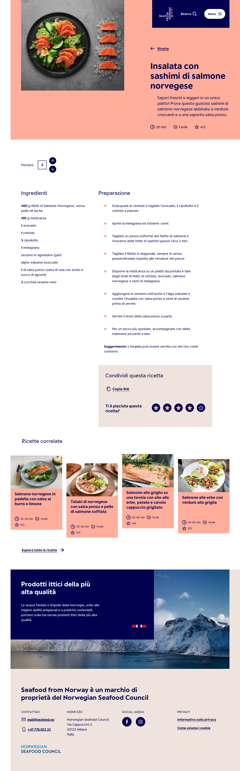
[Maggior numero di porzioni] (52, 160)
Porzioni (27, 165)
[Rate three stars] (178, 408)
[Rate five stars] (201, 408)
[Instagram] (140, 722)
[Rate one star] (156, 408)
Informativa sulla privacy (196, 719)
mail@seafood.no (40, 719)
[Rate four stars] (190, 408)
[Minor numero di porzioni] (52, 169)
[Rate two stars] (167, 408)
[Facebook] (127, 722)
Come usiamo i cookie (193, 728)
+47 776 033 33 (39, 729)
